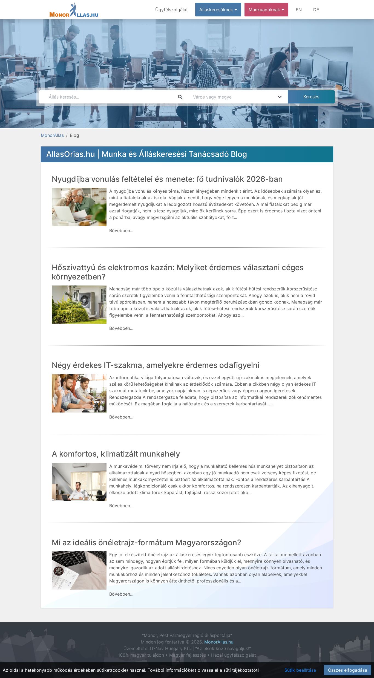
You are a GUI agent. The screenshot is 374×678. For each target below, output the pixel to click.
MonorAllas (52, 135)
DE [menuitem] (316, 9)
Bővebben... (121, 230)
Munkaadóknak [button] (265, 9)
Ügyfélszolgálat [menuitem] (171, 9)
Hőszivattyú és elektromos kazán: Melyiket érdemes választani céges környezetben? (178, 272)
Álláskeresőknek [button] (216, 9)
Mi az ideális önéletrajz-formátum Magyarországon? (146, 542)
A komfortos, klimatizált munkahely (116, 453)
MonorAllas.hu (218, 642)
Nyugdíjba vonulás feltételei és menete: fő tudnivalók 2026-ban (167, 179)
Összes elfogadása (347, 670)
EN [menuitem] (299, 9)
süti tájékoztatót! (241, 670)
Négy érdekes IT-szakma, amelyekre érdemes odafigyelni (156, 365)
